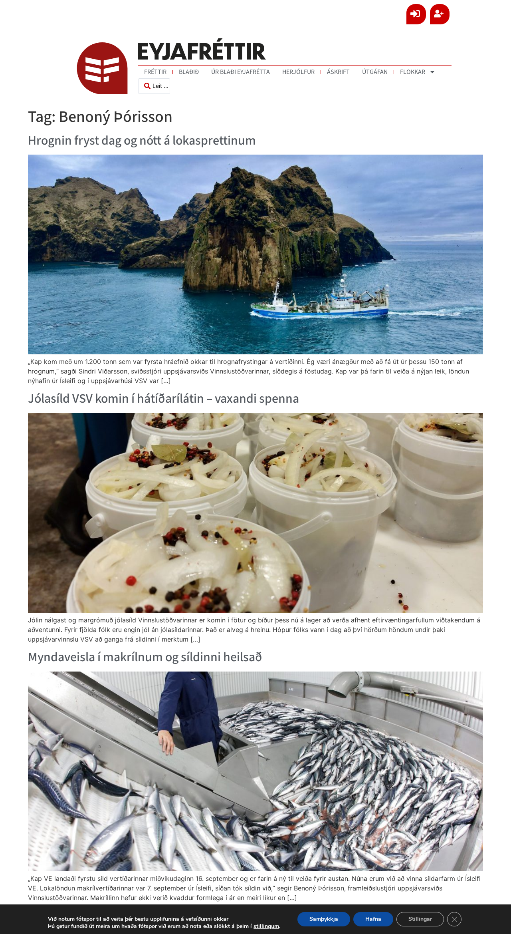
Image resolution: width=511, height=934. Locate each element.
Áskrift (338, 72)
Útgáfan (375, 72)
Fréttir (155, 72)
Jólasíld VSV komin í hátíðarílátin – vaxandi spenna (163, 398)
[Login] (416, 14)
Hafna (373, 919)
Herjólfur (298, 72)
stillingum (266, 926)
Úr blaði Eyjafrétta (240, 72)
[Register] (440, 14)
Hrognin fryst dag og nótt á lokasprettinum (142, 140)
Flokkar (412, 72)
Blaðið (189, 72)
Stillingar (420, 919)
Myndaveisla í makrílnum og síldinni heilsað (145, 657)
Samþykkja (323, 919)
